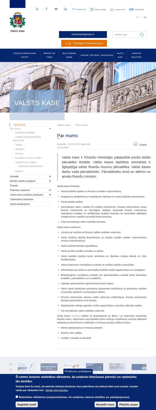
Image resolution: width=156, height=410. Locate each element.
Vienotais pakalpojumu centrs (24, 55)
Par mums (82, 124)
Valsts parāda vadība (69, 55)
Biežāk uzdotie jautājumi (22, 181)
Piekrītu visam (128, 404)
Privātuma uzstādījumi (78, 371)
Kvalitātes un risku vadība (28, 158)
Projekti (14, 185)
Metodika (94, 55)
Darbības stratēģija (25, 132)
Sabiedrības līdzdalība (21, 199)
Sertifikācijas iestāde (26, 162)
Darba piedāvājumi (20, 204)
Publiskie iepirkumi (20, 190)
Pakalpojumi (107, 55)
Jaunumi (84, 55)
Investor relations (136, 55)
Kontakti (14, 176)
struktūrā (76, 316)
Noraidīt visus (105, 404)
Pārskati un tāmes (49, 55)
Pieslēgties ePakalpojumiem (88, 43)
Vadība (18, 144)
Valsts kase (120, 55)
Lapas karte (120, 9)
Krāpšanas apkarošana (30, 166)
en (145, 17)
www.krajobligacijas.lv (83, 34)
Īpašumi (19, 171)
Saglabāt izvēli (26, 404)
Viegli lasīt (139, 9)
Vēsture (19, 153)
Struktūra (20, 149)
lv (137, 17)
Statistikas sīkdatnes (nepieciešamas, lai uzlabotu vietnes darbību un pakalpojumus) (74, 397)
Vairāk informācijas (56, 390)
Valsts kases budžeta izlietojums (26, 194)
